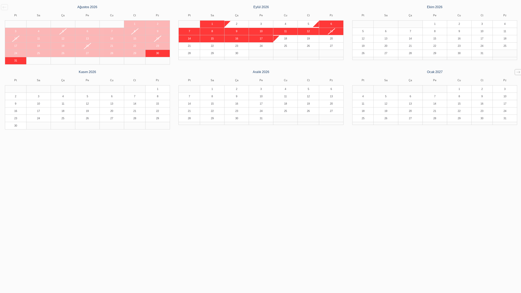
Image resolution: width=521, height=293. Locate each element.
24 (261, 46)
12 (308, 31)
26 (308, 46)
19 (308, 38)
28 (189, 53)
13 (331, 31)
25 (285, 46)
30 (157, 53)
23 (236, 46)
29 (212, 53)
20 (331, 38)
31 (15, 60)
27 (331, 46)
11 (285, 31)
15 (212, 38)
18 (285, 38)
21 (189, 46)
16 (236, 38)
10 (261, 31)
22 (212, 46)
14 (189, 38)
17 (261, 38)
